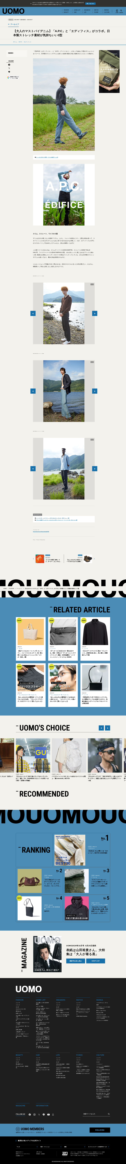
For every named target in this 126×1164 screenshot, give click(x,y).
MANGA (106, 10)
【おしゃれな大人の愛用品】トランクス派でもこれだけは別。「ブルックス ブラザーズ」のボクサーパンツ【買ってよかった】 (30, 699)
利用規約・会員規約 (40, 1153)
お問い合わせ (39, 1151)
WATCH (96, 10)
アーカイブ (14, 24)
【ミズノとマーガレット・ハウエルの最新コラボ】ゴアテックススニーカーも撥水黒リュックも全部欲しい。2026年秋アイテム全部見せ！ (99, 883)
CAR (75, 12)
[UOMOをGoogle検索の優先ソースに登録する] (12, 77)
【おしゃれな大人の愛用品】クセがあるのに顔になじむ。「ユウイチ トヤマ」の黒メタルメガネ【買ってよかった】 (62, 699)
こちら (96, 1155)
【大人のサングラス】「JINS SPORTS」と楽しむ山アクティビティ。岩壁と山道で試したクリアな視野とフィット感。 (64, 778)
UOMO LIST (77, 10)
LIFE (85, 12)
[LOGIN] (117, 10)
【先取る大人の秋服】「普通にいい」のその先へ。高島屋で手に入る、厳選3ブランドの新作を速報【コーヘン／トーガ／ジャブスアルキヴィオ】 (100, 778)
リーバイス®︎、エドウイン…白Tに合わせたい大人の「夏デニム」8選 (52, 518)
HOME (5, 588)
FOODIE (96, 12)
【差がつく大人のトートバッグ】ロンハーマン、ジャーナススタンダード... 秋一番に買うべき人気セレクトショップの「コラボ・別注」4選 (30, 654)
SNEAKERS (87, 10)
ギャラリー (92, 848)
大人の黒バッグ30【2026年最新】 (52, 907)
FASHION (66, 10)
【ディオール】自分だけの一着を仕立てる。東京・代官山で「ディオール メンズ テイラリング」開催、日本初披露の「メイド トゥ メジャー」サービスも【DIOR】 (63, 654)
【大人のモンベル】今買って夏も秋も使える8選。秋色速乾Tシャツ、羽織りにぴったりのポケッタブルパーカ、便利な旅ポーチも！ (99, 910)
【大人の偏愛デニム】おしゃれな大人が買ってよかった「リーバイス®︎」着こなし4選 (56, 520)
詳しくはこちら (90, 3)
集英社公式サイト (19, 1151)
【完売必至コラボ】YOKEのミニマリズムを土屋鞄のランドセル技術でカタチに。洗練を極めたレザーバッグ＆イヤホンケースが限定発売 (94, 700)
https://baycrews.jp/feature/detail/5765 (41, 531)
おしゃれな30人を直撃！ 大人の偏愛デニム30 (47, 157)
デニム (15, 42)
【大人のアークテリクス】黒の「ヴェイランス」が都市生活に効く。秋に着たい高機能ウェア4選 (94, 653)
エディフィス (28, 42)
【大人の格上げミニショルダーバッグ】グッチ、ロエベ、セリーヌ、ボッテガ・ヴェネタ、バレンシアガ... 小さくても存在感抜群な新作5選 (52, 883)
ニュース (53, 648)
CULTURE (106, 12)
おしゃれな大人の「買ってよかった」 (28, 694)
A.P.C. (20, 42)
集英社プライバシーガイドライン (23, 1153)
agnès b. (46, 911)
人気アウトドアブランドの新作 (100, 904)
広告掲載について (19, 1155)
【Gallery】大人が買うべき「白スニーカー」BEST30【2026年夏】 (98, 852)
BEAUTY (66, 12)
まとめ (20, 648)
